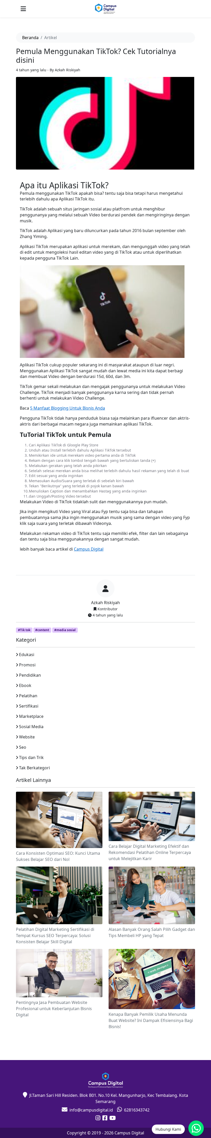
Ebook (25, 685)
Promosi (27, 665)
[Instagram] (97, 1118)
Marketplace (31, 716)
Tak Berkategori (34, 768)
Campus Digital (88, 549)
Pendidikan (30, 675)
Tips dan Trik (31, 757)
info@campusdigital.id (91, 1110)
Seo (22, 747)
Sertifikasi (28, 706)
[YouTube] (112, 1118)
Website (27, 737)
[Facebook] (104, 1118)
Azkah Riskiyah (105, 602)
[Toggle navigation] (23, 8)
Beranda (30, 37)
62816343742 (137, 1110)
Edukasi (26, 654)
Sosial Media (31, 726)
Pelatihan (28, 696)
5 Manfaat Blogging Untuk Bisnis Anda (67, 408)
